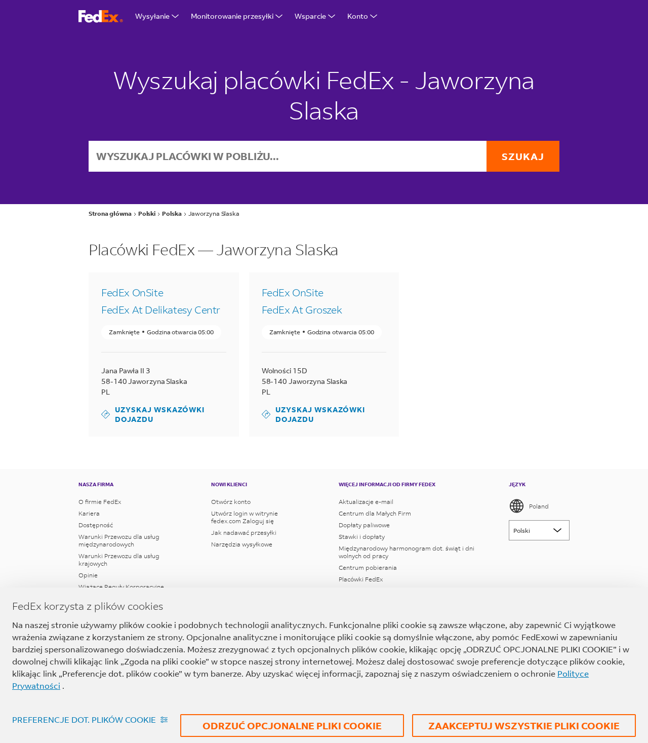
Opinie (88, 575)
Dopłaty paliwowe (364, 525)
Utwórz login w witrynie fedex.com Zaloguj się (244, 517)
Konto (357, 16)
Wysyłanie (152, 16)
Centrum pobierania (368, 567)
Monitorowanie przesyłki (232, 16)
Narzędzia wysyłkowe (241, 544)
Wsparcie (310, 16)
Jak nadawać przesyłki (243, 532)
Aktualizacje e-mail (366, 501)
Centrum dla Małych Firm (375, 513)
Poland (539, 506)
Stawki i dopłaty (362, 536)
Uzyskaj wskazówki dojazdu (153, 414)
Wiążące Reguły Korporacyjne (121, 587)
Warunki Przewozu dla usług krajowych (118, 559)
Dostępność (95, 525)
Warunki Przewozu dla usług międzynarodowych (118, 540)
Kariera (89, 513)
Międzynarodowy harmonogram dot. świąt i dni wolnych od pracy (406, 552)
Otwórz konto (231, 501)
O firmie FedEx (99, 501)
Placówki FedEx (361, 579)
